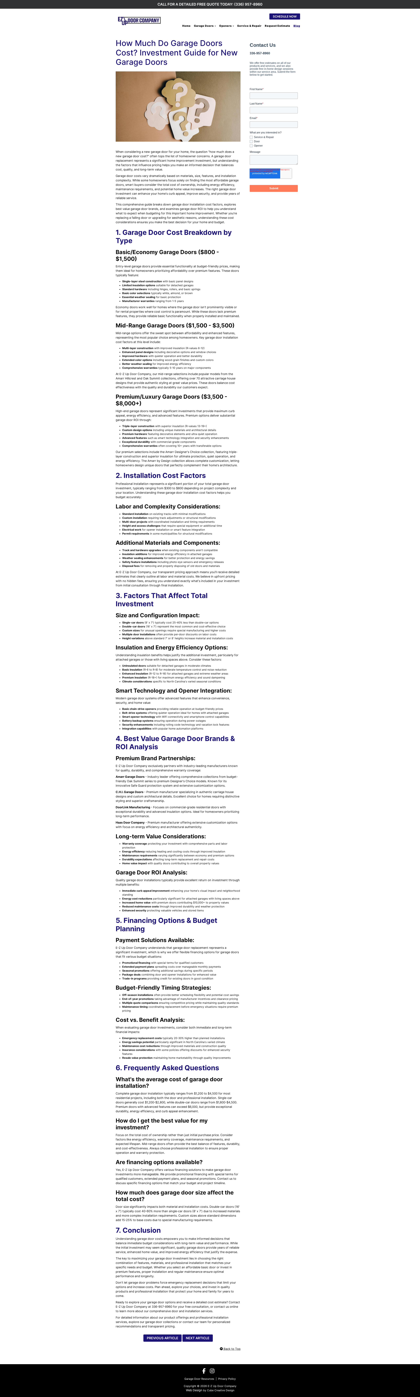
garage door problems (143, 1282)
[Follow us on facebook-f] (205, 1371)
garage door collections (161, 1322)
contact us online (226, 1306)
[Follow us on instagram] (213, 1371)
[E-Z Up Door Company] (139, 20)
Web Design (194, 1390)
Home (186, 25)
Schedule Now (285, 16)
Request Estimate (277, 25)
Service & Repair (249, 25)
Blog (297, 25)
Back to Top (232, 1349)
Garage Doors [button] (204, 25)
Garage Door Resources (199, 1378)
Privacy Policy (227, 1378)
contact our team (194, 1322)
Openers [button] (225, 25)
